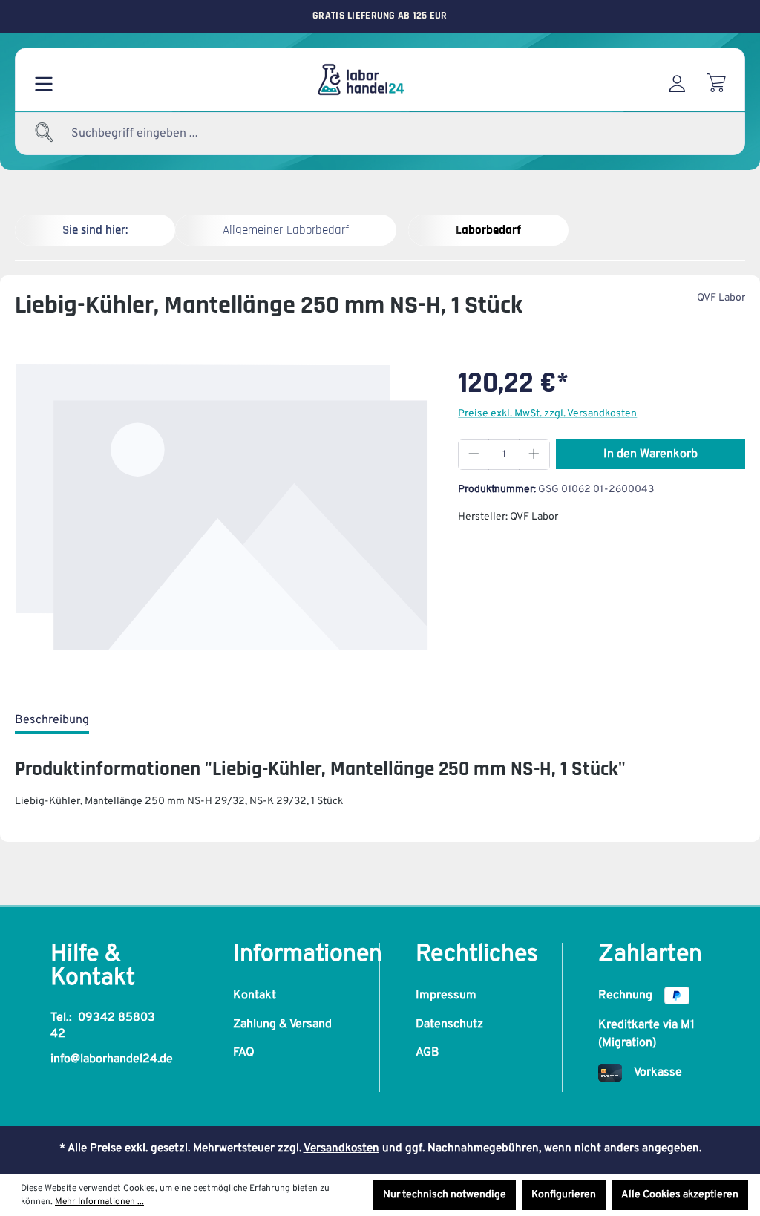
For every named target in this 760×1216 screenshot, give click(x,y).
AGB (427, 1052)
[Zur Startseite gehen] (360, 79)
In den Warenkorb (650, 454)
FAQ (244, 1052)
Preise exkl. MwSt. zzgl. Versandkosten (547, 414)
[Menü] (43, 79)
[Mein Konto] (677, 79)
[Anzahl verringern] (473, 454)
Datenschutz (449, 1024)
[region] (221, 521)
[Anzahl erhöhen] (534, 454)
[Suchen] (45, 133)
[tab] (52, 720)
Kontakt (254, 995)
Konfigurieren (563, 1195)
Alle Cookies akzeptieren (679, 1195)
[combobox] (170, 133)
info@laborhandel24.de (111, 1059)
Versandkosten (341, 1149)
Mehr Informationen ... (99, 1202)
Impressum (446, 995)
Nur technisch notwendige (444, 1195)
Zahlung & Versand (282, 1024)
